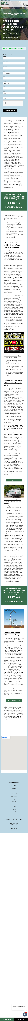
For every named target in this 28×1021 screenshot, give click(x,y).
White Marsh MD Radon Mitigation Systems (13, 427)
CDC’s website (15, 261)
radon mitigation (19, 291)
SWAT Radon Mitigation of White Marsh (13, 709)
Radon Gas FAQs (14, 791)
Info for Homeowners (14, 804)
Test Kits (14, 801)
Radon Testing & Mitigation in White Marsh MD (12, 245)
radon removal (7, 457)
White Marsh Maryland (13, 634)
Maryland (6, 320)
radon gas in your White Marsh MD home (12, 560)
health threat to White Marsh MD (13, 128)
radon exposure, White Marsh (11, 437)
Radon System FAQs (14, 793)
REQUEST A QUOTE (10, 110)
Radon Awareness (14, 796)
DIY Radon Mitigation (14, 806)
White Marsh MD (8, 120)
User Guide (14, 809)
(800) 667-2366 (14, 830)
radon (11, 156)
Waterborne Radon (14, 812)
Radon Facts (14, 788)
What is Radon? (14, 786)
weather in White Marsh (15, 681)
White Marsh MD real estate (13, 668)
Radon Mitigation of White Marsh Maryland (12, 580)
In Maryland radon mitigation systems (13, 534)
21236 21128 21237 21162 (13, 665)
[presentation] (13, 103)
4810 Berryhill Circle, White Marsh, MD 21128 (13, 647)
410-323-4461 (25, 6)
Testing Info (14, 799)
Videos (14, 814)
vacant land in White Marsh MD (12, 676)
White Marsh (7, 388)
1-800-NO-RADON (5, 6)
